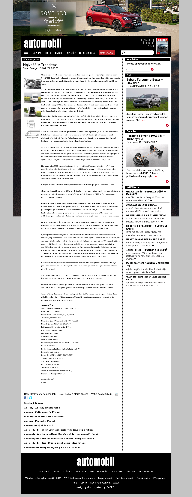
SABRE (110, 487)
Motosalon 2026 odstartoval (141, 204)
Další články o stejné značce (73, 394)
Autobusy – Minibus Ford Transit (39, 421)
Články (67, 471)
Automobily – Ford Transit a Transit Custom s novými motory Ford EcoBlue (59, 438)
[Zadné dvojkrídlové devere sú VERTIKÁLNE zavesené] (32, 102)
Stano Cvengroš (31, 68)
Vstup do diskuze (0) (102, 394)
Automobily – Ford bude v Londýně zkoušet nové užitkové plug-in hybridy (58, 430)
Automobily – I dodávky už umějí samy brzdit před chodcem (52, 447)
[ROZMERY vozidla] (32, 138)
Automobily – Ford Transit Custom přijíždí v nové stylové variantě (55, 443)
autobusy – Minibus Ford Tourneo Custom (44, 417)
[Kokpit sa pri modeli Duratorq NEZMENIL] (32, 88)
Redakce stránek (124, 478)
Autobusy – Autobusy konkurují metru (42, 408)
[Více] (167, 126)
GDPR (84, 482)
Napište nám (143, 478)
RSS (75, 482)
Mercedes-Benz (87, 53)
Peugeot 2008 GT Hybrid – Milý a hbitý (145, 239)
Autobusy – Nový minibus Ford (38, 425)
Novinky (37, 53)
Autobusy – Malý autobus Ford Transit (42, 412)
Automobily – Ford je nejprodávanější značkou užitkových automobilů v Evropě (61, 434)
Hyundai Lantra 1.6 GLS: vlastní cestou (146, 215)
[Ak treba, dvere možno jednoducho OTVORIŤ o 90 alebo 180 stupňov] (32, 115)
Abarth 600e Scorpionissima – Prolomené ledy (147, 264)
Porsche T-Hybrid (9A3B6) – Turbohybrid (145, 137)
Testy (48, 53)
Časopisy (118, 471)
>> (143, 120)
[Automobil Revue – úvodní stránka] (46, 60)
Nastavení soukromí (100, 482)
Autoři (116, 482)
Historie (59, 53)
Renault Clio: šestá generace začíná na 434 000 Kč (146, 193)
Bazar (131, 471)
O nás (151, 46)
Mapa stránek (105, 478)
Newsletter (147, 40)
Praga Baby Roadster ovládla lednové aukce (146, 278)
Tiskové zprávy (99, 471)
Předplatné (148, 43)
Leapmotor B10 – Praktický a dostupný (146, 249)
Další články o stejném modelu (40, 394)
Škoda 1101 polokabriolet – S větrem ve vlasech (146, 227)
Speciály (71, 53)
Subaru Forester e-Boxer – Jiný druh (144, 81)
